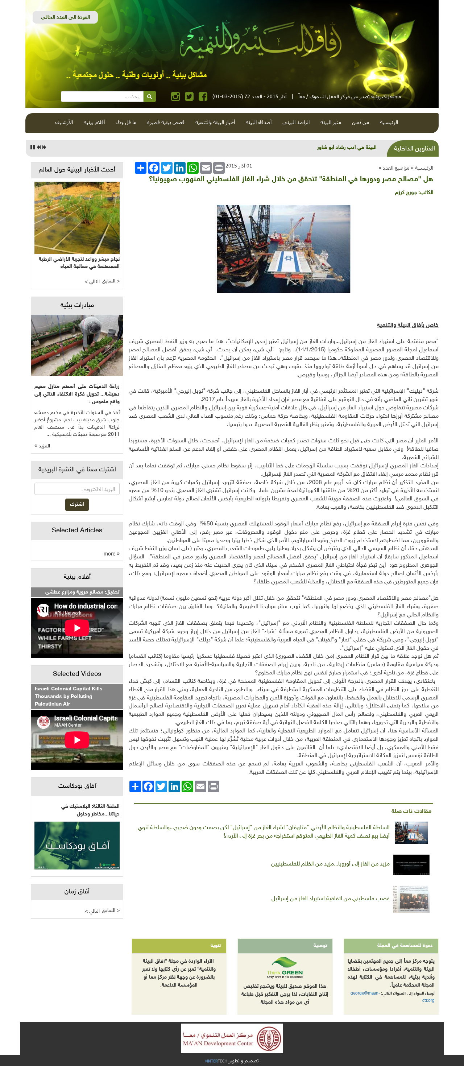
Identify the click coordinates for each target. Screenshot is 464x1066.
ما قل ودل (126, 122)
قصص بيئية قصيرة (166, 122)
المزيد (43, 446)
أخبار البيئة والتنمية (215, 122)
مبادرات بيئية (77, 306)
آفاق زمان (77, 892)
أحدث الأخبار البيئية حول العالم (77, 170)
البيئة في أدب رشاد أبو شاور (347, 148)
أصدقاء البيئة (259, 122)
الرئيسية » (422, 167)
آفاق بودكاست (77, 786)
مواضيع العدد (396, 167)
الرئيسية (389, 122)
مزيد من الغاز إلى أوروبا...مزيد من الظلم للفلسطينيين (330, 864)
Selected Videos (77, 674)
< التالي (92, 282)
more (110, 553)
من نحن (360, 122)
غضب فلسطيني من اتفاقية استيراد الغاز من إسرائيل (331, 899)
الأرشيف (64, 122)
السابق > (111, 281)
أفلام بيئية (94, 122)
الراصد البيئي (296, 122)
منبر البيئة (330, 122)
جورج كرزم (406, 193)
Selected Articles (77, 531)
